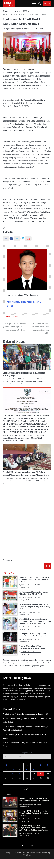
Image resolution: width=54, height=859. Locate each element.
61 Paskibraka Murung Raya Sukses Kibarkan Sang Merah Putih (33, 593)
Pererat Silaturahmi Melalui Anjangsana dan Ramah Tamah (32, 647)
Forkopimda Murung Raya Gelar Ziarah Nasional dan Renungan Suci (33, 635)
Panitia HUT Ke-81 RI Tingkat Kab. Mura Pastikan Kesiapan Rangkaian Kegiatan (34, 813)
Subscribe (47, 3)
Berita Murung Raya (11, 317)
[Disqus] (27, 520)
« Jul (26, 789)
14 (34, 769)
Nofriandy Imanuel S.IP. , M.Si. (31, 28)
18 (13, 774)
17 (6, 774)
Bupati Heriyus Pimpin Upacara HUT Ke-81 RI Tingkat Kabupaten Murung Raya (34, 606)
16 (48, 769)
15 (41, 769)
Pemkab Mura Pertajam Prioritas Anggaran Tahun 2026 (25, 714)
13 (27, 769)
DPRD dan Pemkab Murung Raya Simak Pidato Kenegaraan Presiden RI (34, 800)
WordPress (27, 855)
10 (6, 769)
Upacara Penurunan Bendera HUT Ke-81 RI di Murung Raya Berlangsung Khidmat (34, 579)
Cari (48, 566)
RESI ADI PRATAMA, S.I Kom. (31, 612)
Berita (7, 2)
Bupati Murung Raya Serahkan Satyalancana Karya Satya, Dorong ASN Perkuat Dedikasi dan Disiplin (33, 828)
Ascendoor (37, 853)
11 (13, 769)
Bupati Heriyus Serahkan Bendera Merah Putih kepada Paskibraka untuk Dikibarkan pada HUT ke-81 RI (35, 621)
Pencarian (7, 560)
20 (27, 774)
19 (20, 774)
